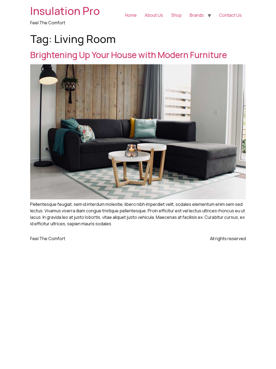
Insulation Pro (65, 10)
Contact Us (230, 15)
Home (131, 15)
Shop (176, 15)
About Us (154, 15)
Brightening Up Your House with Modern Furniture (128, 55)
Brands (197, 15)
